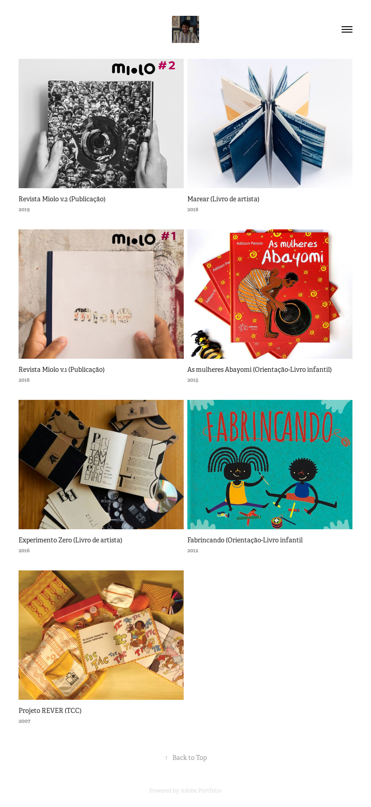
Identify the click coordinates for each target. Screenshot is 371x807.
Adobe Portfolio (201, 790)
